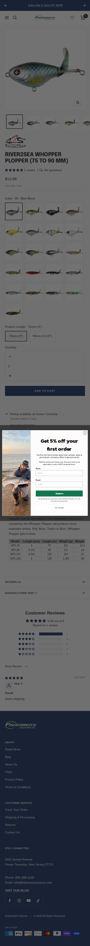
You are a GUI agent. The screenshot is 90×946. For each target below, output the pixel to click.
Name (38, 469)
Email (38, 480)
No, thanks (59, 507)
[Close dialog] (85, 433)
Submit (59, 493)
